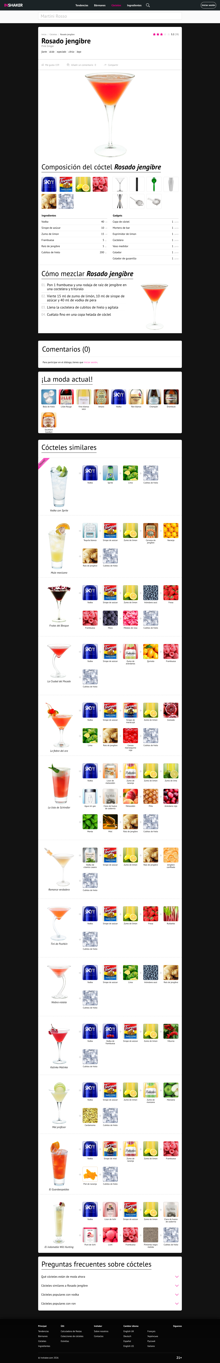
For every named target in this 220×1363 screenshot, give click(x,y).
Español (127, 1341)
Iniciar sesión (208, 5)
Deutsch (127, 1336)
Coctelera (118, 240)
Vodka (44, 221)
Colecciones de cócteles (72, 1336)
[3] (161, 34)
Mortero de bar (121, 227)
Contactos (98, 1336)
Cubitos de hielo (50, 252)
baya (79, 51)
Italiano (151, 1346)
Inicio (43, 34)
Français (151, 1331)
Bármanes (100, 5)
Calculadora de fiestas (71, 1331)
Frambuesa (47, 240)
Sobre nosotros (101, 1331)
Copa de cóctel (121, 221)
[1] (154, 34)
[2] (158, 34)
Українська (152, 1336)
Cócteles (116, 5)
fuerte (44, 51)
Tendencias (81, 5)
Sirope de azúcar (50, 227)
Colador (117, 252)
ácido (51, 51)
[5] (168, 34)
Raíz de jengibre (50, 246)
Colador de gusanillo (124, 258)
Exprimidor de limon (124, 234)
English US (128, 1346)
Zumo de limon (50, 234)
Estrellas (65, 1341)
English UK (128, 1331)
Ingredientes (134, 5)
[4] (165, 34)
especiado (61, 51)
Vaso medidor (120, 246)
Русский (151, 1341)
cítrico (71, 51)
